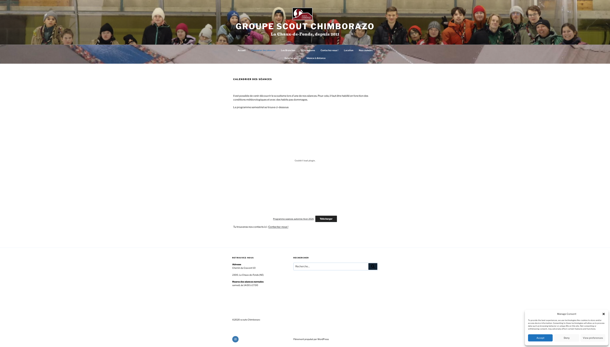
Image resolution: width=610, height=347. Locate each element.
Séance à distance (315, 58)
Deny (567, 338)
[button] (603, 314)
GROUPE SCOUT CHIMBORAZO (305, 26)
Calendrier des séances (263, 50)
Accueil (242, 50)
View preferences (593, 338)
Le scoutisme (308, 50)
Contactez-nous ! (329, 50)
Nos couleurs (366, 50)
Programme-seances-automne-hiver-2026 (293, 219)
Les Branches (288, 50)
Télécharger (326, 218)
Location (348, 50)
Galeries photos (293, 58)
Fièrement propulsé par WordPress (311, 339)
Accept (540, 338)
